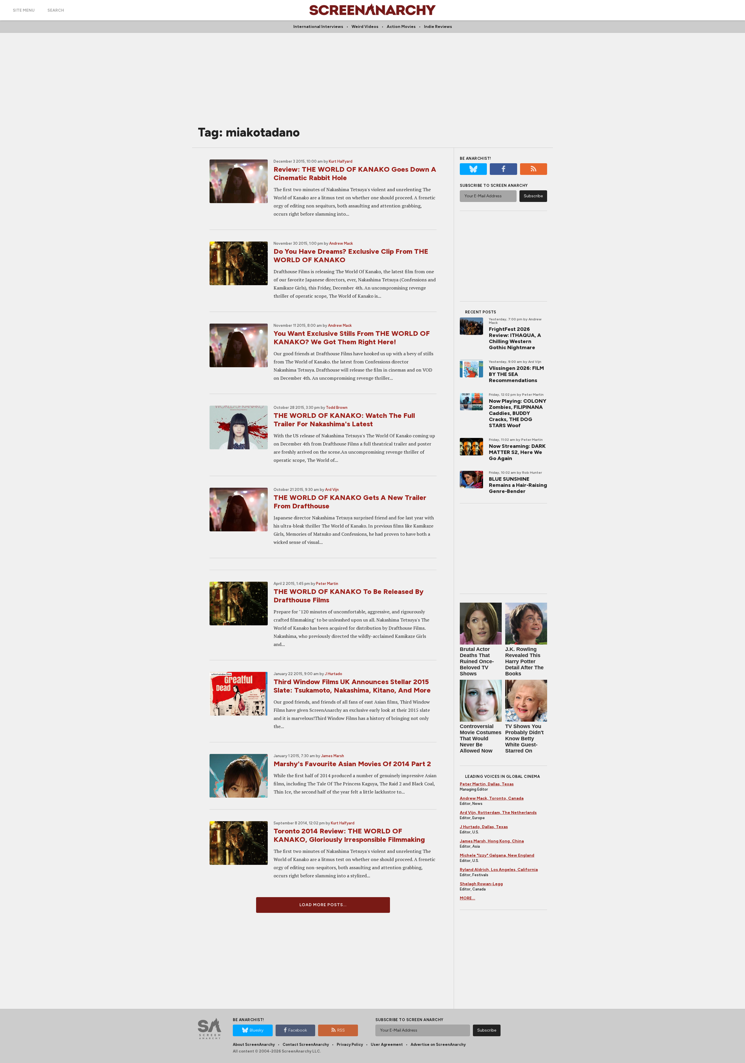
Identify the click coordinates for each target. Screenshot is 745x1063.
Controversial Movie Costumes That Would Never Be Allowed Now (480, 738)
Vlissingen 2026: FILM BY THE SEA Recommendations (516, 374)
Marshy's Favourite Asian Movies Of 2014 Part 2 (352, 763)
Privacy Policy (350, 1044)
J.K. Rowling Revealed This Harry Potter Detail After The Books (524, 661)
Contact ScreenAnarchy (306, 1044)
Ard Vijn (332, 489)
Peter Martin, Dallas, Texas (487, 784)
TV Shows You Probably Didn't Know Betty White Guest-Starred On (524, 738)
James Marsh (332, 756)
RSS (341, 1030)
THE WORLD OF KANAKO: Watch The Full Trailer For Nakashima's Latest (344, 419)
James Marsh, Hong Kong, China (492, 841)
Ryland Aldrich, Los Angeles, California (499, 869)
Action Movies (401, 26)
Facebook (297, 1030)
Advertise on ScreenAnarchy (438, 1044)
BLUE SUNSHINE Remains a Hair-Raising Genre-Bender (518, 485)
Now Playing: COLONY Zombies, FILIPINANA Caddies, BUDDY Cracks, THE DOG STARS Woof (517, 413)
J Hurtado (333, 674)
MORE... (467, 898)
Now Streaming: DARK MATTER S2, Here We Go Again (517, 452)
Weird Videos (365, 26)
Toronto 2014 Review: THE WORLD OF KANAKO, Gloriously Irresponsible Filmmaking (349, 835)
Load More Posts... (323, 904)
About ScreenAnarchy (254, 1044)
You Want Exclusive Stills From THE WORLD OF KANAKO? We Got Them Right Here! (352, 337)
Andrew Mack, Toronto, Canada (492, 798)
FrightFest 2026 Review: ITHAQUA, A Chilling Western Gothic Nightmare (515, 338)
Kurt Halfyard (340, 161)
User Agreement (387, 1044)
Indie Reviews (438, 26)
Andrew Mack (341, 243)
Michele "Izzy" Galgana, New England (497, 855)
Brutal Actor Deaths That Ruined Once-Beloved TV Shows (477, 661)
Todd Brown (336, 407)
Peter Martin (327, 583)
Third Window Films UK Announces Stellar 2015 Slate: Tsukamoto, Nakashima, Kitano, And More (352, 685)
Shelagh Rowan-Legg (481, 883)
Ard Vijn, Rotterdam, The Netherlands (498, 812)
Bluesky (256, 1030)
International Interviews (318, 26)
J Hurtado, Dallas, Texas (484, 826)
